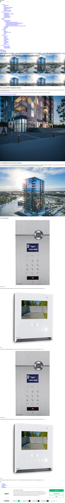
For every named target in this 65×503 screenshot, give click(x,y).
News (5, 33)
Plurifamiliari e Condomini (8, 7)
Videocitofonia (6, 12)
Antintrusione (6, 14)
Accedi (1, 50)
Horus (5, 28)
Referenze (5, 31)
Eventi (5, 34)
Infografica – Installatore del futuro (11, 24)
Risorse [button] (3, 19)
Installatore (2, 49)
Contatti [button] (3, 45)
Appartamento (6, 5)
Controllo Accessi (7, 17)
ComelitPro (4, 50)
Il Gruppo (5, 36)
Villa (5, 6)
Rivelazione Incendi (7, 16)
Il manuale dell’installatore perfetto (11, 22)
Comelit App (6, 26)
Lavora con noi (6, 44)
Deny (56, 496)
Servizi (3, 18)
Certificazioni (6, 42)
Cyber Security (6, 39)
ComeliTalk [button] (4, 29)
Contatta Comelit (6, 46)
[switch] (29, 501)
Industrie (5, 9)
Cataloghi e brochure (7, 20)
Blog (5, 30)
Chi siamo (3, 483)
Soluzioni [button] (3, 4)
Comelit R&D (6, 41)
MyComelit (6, 27)
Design (5, 40)
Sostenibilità (6, 38)
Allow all (56, 490)
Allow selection (56, 493)
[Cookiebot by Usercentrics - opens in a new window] (6, 501)
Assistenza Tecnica (7, 47)
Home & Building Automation (9, 13)
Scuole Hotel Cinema (7, 10)
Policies (5, 43)
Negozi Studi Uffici (7, 8)
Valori (5, 37)
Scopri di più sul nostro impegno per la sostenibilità (8, 94)
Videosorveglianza (7, 15)
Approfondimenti (7, 21)
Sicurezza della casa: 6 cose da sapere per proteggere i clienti (15, 25)
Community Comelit (7, 32)
